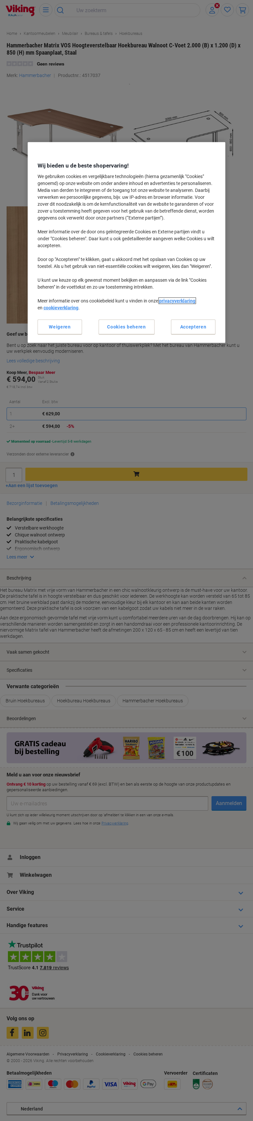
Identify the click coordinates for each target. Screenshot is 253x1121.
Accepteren (193, 326)
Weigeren (60, 326)
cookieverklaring (60, 307)
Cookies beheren (126, 326)
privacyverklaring (177, 300)
